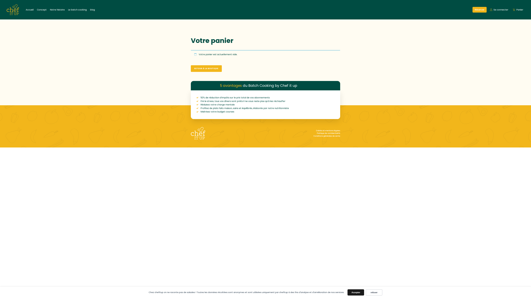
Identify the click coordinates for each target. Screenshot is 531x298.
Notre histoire (57, 9)
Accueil (30, 9)
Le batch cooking (77, 9)
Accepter (356, 292)
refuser (374, 292)
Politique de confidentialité (328, 133)
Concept (42, 9)
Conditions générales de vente (326, 136)
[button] (480, 10)
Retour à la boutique (206, 68)
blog (92, 9)
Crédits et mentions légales (328, 130)
